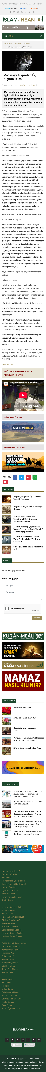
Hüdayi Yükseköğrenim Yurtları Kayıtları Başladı (27, 802)
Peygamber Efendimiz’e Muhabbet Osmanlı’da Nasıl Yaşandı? (28, 739)
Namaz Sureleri (9, 887)
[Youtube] (22, 12)
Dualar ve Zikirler (10, 874)
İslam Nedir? (7, 877)
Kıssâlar (27, 44)
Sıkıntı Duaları (8, 910)
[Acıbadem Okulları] (23, 849)
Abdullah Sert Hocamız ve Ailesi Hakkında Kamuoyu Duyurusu (27, 832)
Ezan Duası (7, 1005)
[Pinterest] (30, 12)
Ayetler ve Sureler (10, 890)
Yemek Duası (8, 959)
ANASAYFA (8, 44)
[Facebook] (11, 12)
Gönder (37, 618)
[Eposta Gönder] (5, 482)
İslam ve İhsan (8, 364)
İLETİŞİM (40, 4)
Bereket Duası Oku (10, 926)
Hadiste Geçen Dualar (12, 936)
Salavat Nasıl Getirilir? (12, 930)
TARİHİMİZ (18, 44)
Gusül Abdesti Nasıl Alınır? (14, 884)
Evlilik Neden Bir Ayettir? (24, 718)
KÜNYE (4, 4)
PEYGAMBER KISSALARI (14, 447)
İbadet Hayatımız (10, 962)
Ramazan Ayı (8, 953)
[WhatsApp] (26, 12)
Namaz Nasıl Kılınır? (11, 871)
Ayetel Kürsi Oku (9, 923)
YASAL (28, 4)
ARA (34, 4)
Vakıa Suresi (7, 989)
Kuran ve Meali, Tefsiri (12, 897)
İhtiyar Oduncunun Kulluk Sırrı (27, 748)
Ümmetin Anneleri (22, 708)
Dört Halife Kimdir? (11, 946)
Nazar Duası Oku (9, 995)
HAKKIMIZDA (13, 4)
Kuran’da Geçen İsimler (12, 907)
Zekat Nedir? (8, 956)
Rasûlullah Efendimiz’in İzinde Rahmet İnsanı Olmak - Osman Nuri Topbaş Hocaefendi (27, 814)
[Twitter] (14, 12)
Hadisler (5, 986)
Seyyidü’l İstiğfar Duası (12, 998)
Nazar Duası (7, 913)
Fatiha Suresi (8, 1002)
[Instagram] (18, 12)
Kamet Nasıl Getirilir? (11, 949)
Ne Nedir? (6, 982)
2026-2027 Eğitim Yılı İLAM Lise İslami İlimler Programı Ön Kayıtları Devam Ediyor (27, 793)
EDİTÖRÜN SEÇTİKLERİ (10, 784)
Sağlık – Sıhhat (8, 966)
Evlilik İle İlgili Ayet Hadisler (14, 943)
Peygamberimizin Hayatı (13, 917)
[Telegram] (33, 12)
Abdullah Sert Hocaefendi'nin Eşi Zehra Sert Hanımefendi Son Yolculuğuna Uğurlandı (28, 824)
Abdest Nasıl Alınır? (11, 920)
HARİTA (22, 4)
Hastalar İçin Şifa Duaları (13, 881)
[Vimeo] (34, 1040)
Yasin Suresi (7, 979)
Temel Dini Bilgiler (10, 969)
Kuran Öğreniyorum (11, 1008)
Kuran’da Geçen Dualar (12, 933)
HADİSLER (31, 85)
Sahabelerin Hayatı (10, 992)
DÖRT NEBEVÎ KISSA (13, 417)
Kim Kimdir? (7, 972)
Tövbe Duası (7, 900)
